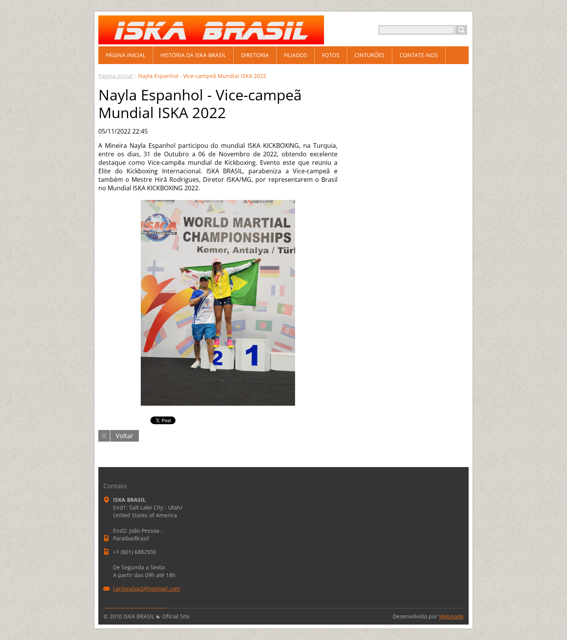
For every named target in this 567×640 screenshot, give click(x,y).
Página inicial (115, 76)
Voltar (124, 436)
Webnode (451, 616)
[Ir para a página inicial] (211, 39)
